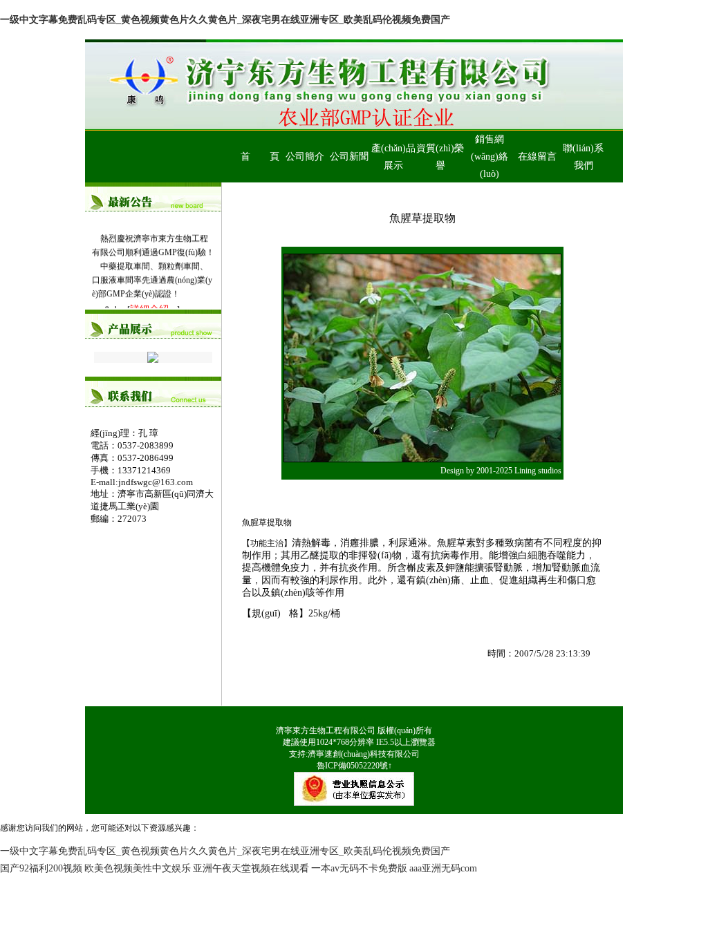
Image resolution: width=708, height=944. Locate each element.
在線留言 (537, 156)
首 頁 (260, 156)
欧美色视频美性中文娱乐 (137, 868)
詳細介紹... (153, 307)
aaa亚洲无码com (443, 868)
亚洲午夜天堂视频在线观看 (251, 868)
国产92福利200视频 (41, 868)
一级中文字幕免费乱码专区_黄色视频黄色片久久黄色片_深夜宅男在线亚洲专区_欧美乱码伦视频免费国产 (225, 20)
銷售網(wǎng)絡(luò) (489, 156)
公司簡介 (305, 156)
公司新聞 (349, 156)
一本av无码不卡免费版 (359, 868)
